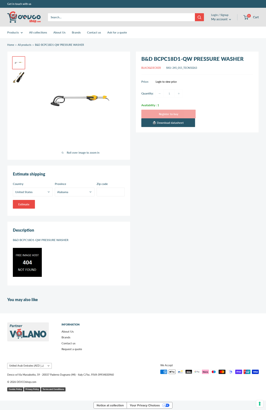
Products (13, 32)
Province (60, 183)
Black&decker (151, 67)
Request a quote (72, 349)
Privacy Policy (32, 389)
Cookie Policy (15, 389)
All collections (38, 32)
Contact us (94, 32)
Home (10, 44)
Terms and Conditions (53, 389)
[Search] (199, 17)
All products (24, 44)
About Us (59, 32)
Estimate (23, 204)
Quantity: (147, 93)
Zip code (102, 183)
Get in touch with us (19, 3)
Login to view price (166, 82)
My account (219, 19)
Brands (76, 32)
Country (18, 183)
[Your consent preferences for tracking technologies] (259, 403)
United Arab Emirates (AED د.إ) (26, 365)
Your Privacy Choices (145, 405)
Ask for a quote (117, 32)
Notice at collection (110, 405)
